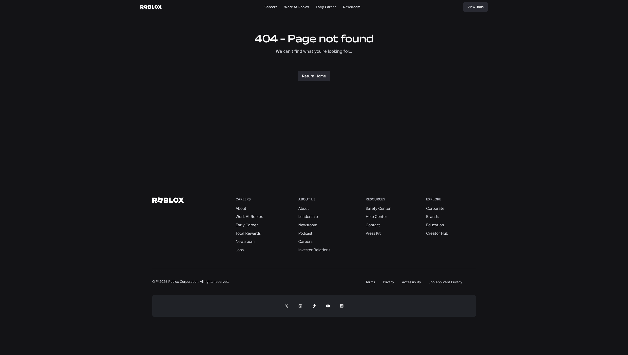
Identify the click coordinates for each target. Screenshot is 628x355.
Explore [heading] (433, 199)
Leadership (308, 216)
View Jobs (475, 7)
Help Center (376, 216)
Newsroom (245, 241)
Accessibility (411, 282)
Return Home (314, 75)
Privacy (388, 282)
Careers (305, 241)
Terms (370, 282)
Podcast (305, 233)
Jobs (240, 249)
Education (435, 224)
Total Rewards (248, 233)
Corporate (435, 208)
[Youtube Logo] (328, 306)
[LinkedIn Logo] (342, 306)
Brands (432, 216)
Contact (373, 224)
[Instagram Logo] (300, 306)
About (241, 208)
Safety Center (378, 208)
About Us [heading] (306, 199)
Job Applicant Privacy (445, 282)
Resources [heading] (375, 199)
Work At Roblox (249, 216)
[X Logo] (286, 306)
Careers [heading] (243, 199)
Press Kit (373, 233)
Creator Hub (437, 233)
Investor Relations (314, 249)
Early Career (247, 224)
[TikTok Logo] (314, 306)
